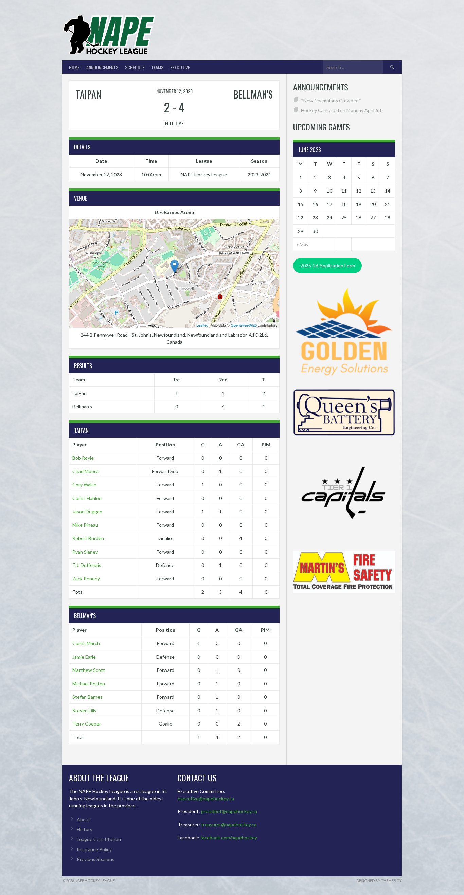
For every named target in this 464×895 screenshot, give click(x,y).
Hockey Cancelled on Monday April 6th (342, 110)
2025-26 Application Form (327, 265)
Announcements (102, 67)
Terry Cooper (86, 724)
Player (79, 444)
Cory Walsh (84, 484)
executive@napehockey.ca (206, 798)
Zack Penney (86, 578)
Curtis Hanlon (87, 498)
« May (302, 244)
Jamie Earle (84, 657)
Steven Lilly (84, 710)
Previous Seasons (95, 859)
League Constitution (99, 839)
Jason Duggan (87, 511)
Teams (157, 67)
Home (74, 67)
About (83, 819)
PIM (266, 444)
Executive (180, 67)
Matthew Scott (88, 670)
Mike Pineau (85, 525)
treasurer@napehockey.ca (228, 824)
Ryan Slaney (85, 552)
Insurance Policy (94, 849)
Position (165, 444)
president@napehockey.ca (229, 811)
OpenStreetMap (244, 325)
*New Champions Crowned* (331, 100)
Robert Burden (88, 538)
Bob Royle (83, 458)
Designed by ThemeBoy (379, 880)
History (84, 829)
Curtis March (86, 643)
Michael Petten (88, 683)
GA (240, 444)
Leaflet (202, 325)
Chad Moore (85, 471)
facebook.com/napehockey (228, 837)
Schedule (134, 67)
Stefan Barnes (87, 697)
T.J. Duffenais (86, 565)
